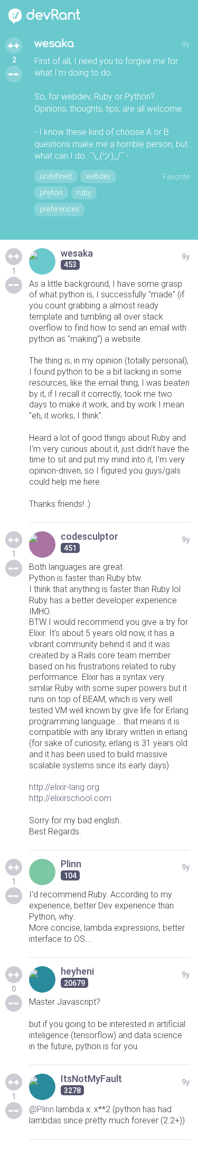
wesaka (54, 44)
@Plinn (41, 1109)
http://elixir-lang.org (64, 787)
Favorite (176, 176)
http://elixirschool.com (70, 798)
